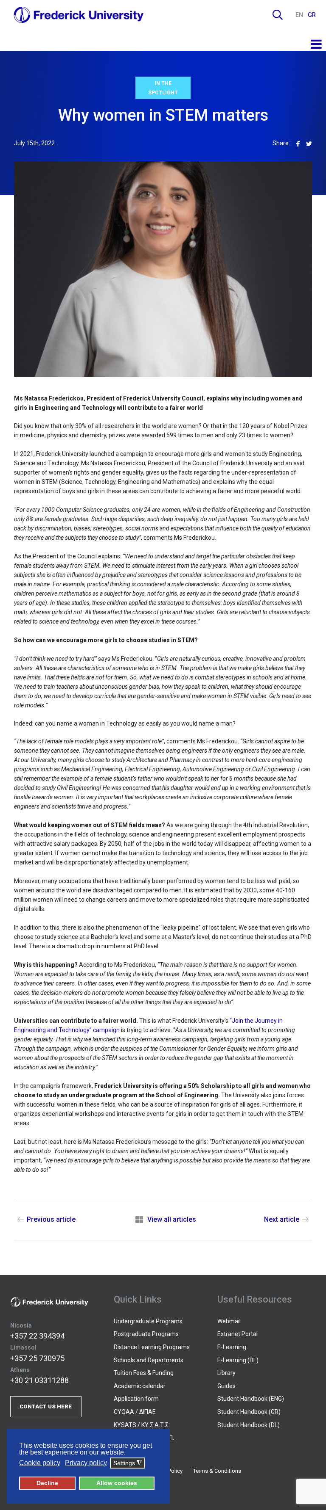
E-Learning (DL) (238, 1360)
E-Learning (231, 1347)
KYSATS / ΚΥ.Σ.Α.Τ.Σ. (142, 1425)
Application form (136, 1398)
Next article (281, 1219)
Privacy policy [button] (86, 1462)
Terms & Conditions (217, 1471)
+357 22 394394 (37, 1335)
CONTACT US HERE (46, 1406)
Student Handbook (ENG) (250, 1398)
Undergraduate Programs (148, 1321)
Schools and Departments (148, 1360)
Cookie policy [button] (39, 1462)
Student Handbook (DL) (248, 1425)
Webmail (229, 1321)
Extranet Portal (237, 1334)
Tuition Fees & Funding (144, 1372)
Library (226, 1372)
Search (278, 15)
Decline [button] (47, 1483)
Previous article (51, 1219)
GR (312, 14)
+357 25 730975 (37, 1358)
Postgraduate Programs (146, 1334)
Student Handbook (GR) (249, 1411)
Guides (226, 1386)
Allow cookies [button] (116, 1483)
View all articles (171, 1219)
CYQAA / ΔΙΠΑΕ (135, 1411)
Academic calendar (140, 1386)
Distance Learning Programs (152, 1347)
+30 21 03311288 (39, 1380)
